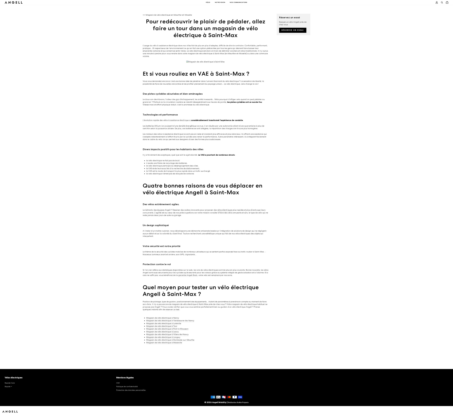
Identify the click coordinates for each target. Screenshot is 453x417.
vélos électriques (224, 210)
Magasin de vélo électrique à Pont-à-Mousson (167, 329)
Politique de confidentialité (127, 386)
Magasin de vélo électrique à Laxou (162, 331)
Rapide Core (10, 383)
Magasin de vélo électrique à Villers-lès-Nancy (167, 334)
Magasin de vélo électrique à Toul (161, 326)
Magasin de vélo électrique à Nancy (162, 318)
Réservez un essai (293, 30)
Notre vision (220, 2)
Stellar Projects (243, 402)
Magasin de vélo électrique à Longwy (163, 337)
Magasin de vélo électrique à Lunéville (163, 323)
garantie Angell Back (187, 275)
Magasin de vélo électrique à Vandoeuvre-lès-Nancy (170, 320)
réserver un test (172, 309)
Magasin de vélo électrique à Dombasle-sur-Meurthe (170, 340)
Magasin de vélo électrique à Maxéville (164, 342)
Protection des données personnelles (131, 390)
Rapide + (8, 386)
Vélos (208, 2)
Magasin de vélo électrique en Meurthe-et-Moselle (169, 15)
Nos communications (238, 2)
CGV (118, 383)
